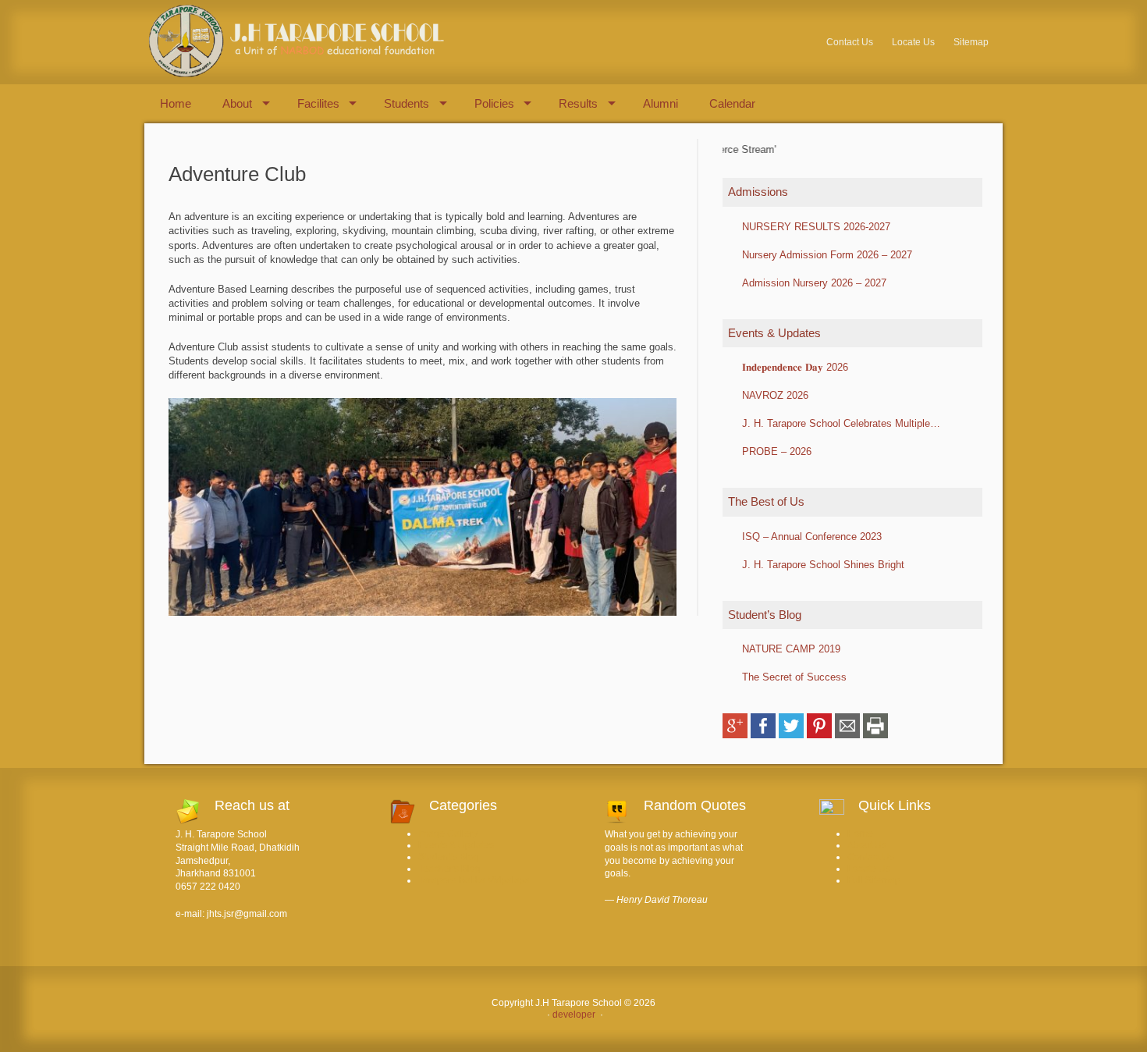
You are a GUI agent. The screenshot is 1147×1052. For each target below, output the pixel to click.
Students (406, 103)
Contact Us (849, 42)
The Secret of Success (794, 677)
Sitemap (971, 42)
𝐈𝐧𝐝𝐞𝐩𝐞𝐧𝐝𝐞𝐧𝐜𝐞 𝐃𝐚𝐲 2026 (795, 367)
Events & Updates (456, 845)
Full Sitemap (873, 880)
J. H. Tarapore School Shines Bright (823, 564)
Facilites (318, 103)
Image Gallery (448, 833)
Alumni (660, 103)
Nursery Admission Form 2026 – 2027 (827, 255)
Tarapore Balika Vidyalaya (474, 880)
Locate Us (913, 42)
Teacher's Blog (449, 868)
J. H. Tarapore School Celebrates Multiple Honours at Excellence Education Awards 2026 (847, 423)
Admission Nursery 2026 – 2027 (814, 283)
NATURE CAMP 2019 (791, 649)
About (237, 103)
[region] (422, 507)
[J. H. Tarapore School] (294, 74)
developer (572, 1014)
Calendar (732, 103)
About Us (866, 845)
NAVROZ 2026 (775, 395)
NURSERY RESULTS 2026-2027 (816, 227)
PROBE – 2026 (776, 451)
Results (578, 103)
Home (175, 103)
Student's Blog (448, 856)
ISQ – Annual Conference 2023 (812, 536)
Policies (494, 103)
